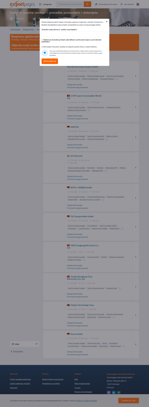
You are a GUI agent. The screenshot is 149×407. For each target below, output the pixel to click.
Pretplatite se (50, 61)
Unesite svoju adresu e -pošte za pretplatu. (59, 29)
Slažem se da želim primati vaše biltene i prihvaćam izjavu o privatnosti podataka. (71, 41)
